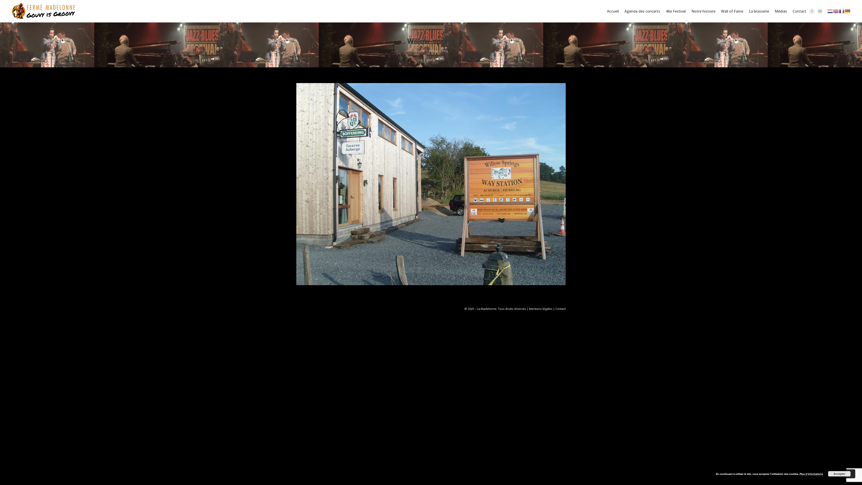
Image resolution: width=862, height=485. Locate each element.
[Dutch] (830, 11)
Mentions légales (540, 309)
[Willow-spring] (431, 184)
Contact (560, 309)
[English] (836, 11)
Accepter (839, 474)
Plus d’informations (811, 474)
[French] (842, 11)
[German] (848, 11)
